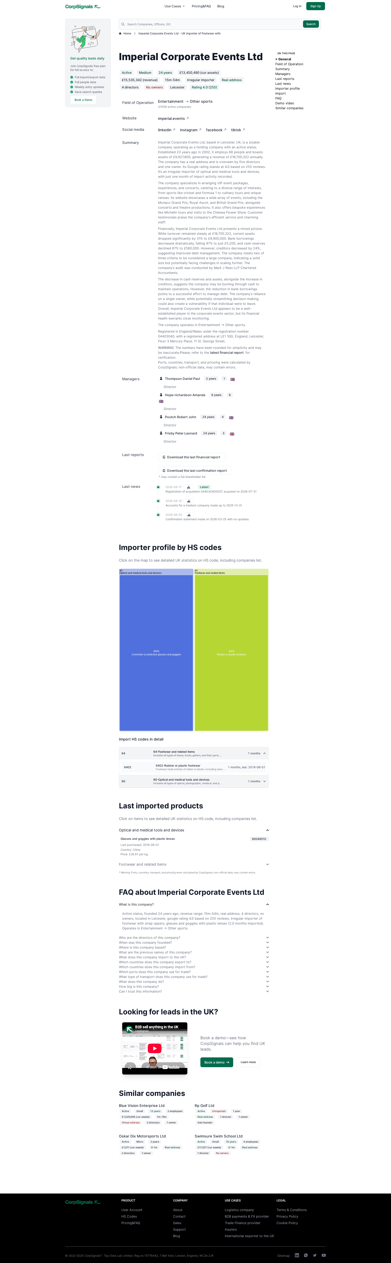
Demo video (284, 103)
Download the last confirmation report (197, 470)
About (177, 1210)
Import (280, 93)
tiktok (236, 130)
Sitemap (283, 1256)
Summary (282, 69)
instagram (189, 130)
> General (283, 59)
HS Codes (129, 1216)
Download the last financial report (193, 457)
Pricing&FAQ (201, 6)
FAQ (278, 98)
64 (123, 753)
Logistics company (239, 1210)
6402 (127, 767)
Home (127, 33)
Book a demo (214, 1062)
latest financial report (227, 352)
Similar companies (289, 108)
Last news (283, 84)
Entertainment (170, 101)
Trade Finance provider (242, 1223)
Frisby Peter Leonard (181, 433)
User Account (131, 1210)
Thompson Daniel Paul (182, 379)
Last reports (284, 79)
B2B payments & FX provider (247, 1216)
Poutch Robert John (180, 417)
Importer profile (287, 88)
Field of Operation (289, 64)
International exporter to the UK (249, 1236)
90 (123, 781)
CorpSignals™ (93, 1255)
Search (311, 24)
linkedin (164, 130)
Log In (297, 6)
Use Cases (173, 6)
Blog (220, 6)
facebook (214, 130)
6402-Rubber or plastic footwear (178, 765)
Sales (177, 1223)
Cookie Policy (287, 1223)
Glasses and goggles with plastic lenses (148, 838)
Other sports (201, 101)
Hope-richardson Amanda (185, 395)
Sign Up (315, 6)
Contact (179, 1216)
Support (179, 1229)
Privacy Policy (287, 1216)
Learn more (248, 1062)
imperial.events (171, 118)
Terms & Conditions (292, 1210)
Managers (282, 74)
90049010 (259, 839)
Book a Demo (83, 99)
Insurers (231, 1229)
